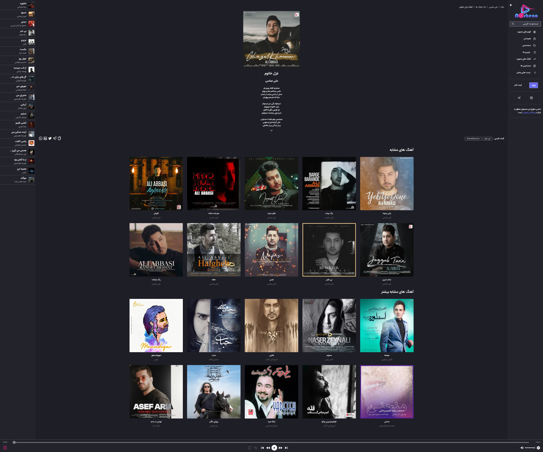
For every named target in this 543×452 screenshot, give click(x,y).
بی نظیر (329, 279)
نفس (271, 279)
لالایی (271, 355)
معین (156, 359)
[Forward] (280, 447)
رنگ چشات (156, 279)
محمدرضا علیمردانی (387, 426)
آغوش (156, 213)
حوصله (386, 355)
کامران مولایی (386, 359)
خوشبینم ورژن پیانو (329, 421)
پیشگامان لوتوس (529, 112)
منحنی (386, 421)
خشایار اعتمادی (271, 426)
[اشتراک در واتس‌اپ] (40, 139)
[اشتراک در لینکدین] (45, 139)
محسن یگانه (214, 359)
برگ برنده (329, 213)
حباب (214, 355)
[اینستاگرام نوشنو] (531, 98)
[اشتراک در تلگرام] (54, 139)
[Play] (274, 448)
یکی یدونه (387, 213)
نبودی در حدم (156, 421)
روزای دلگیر (213, 421)
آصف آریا (156, 426)
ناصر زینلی (329, 359)
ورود (534, 85)
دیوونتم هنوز (156, 355)
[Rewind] (268, 447)
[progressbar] (271, 442)
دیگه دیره (271, 421)
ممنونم (329, 355)
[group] (271, 446)
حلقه (214, 279)
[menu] (525, 84)
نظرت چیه (271, 213)
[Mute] (522, 448)
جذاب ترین (387, 279)
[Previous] (262, 447)
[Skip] (286, 447)
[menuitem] (525, 32)
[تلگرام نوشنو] (519, 98)
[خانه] (526, 11)
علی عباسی (387, 217)
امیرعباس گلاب (271, 359)
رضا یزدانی (214, 426)
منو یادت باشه (213, 213)
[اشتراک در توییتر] (50, 139)
